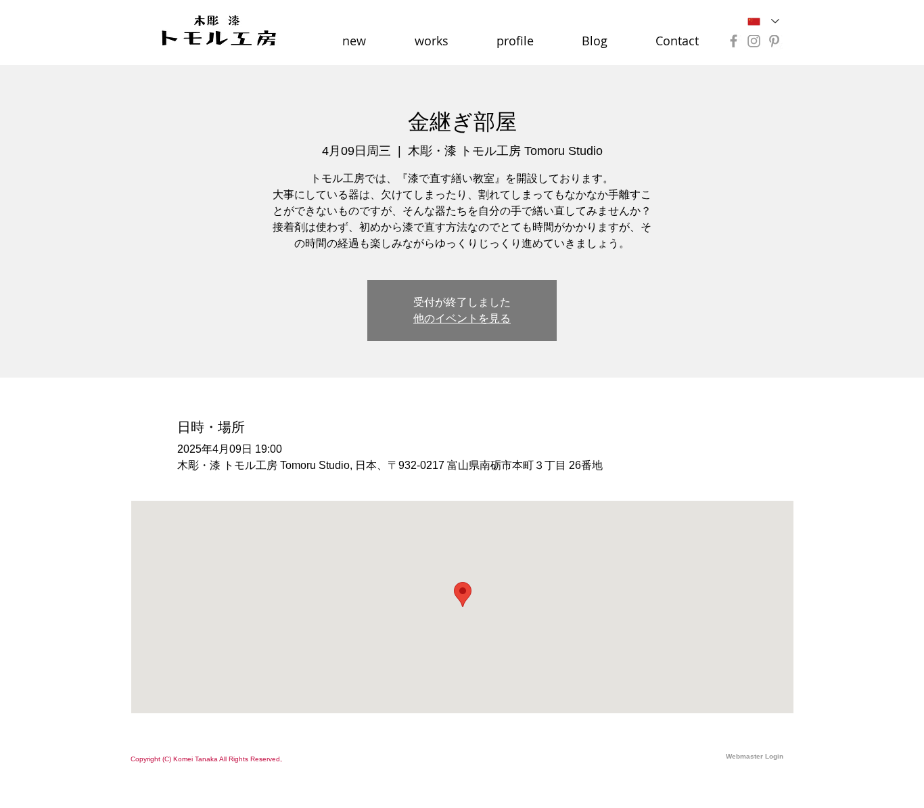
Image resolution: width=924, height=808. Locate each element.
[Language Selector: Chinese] (763, 21)
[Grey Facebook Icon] (733, 40)
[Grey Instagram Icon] (753, 40)
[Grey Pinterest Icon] (774, 40)
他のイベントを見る (462, 318)
